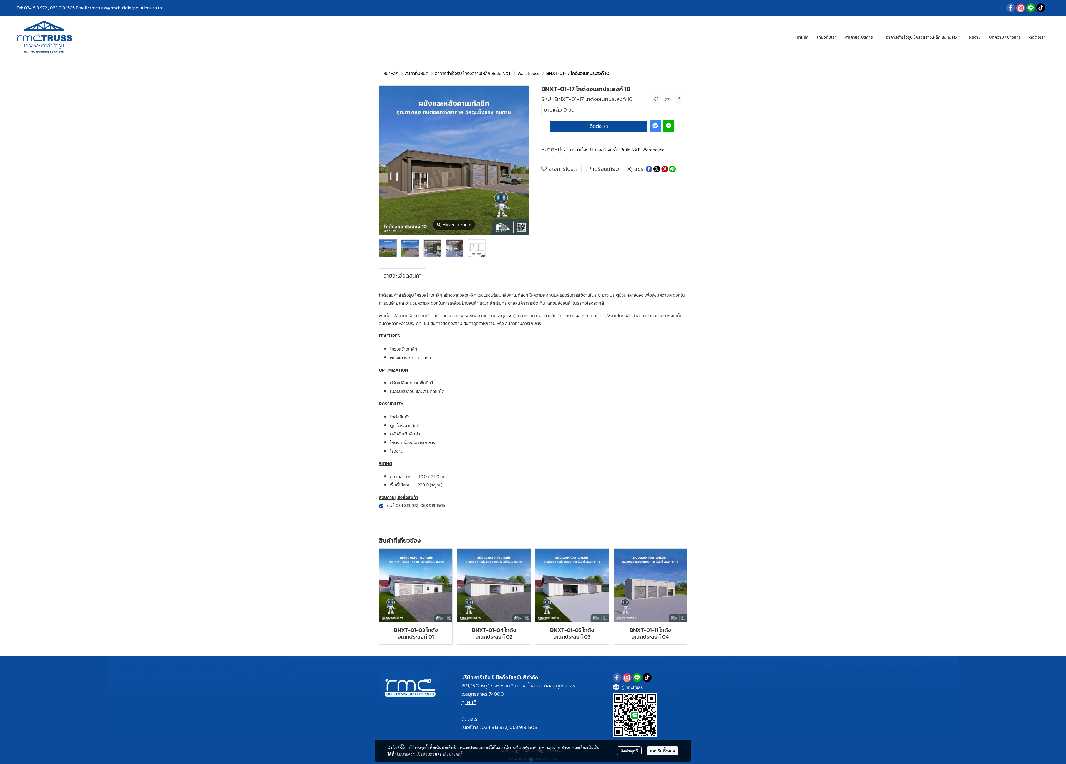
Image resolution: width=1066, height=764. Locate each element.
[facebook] (1010, 7)
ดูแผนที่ (468, 702)
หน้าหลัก (390, 73)
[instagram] (1020, 7)
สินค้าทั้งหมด (416, 73)
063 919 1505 (62, 7)
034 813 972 (35, 7)
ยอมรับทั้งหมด (662, 750)
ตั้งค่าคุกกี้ (629, 750)
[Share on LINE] (672, 169)
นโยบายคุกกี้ (452, 754)
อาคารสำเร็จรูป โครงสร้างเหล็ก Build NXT (473, 73)
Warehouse (528, 73)
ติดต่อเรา (599, 126)
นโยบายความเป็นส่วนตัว (414, 754)
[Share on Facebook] (649, 169)
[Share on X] (656, 169)
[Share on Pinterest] (664, 169)
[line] (1030, 7)
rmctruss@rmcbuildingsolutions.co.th (126, 7)
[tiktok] (1040, 7)
